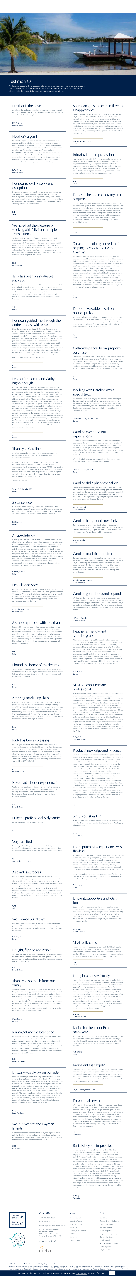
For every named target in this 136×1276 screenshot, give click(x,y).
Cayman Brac (105, 1250)
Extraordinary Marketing (109, 1221)
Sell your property (106, 1227)
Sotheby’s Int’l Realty (78, 1231)
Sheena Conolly (75, 1218)
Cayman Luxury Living (108, 1234)
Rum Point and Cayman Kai (110, 1243)
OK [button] (112, 1273)
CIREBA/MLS (75, 1234)
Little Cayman (105, 1246)
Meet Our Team (76, 1221)
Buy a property (105, 1231)
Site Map (73, 1237)
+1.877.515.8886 (48, 1222)
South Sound (105, 1240)
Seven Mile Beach (106, 1237)
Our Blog (103, 1218)
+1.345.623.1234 (48, 1218)
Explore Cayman (106, 1224)
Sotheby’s (73, 1227)
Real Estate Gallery (77, 1224)
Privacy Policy (75, 1240)
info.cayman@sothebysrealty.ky (53, 1226)
